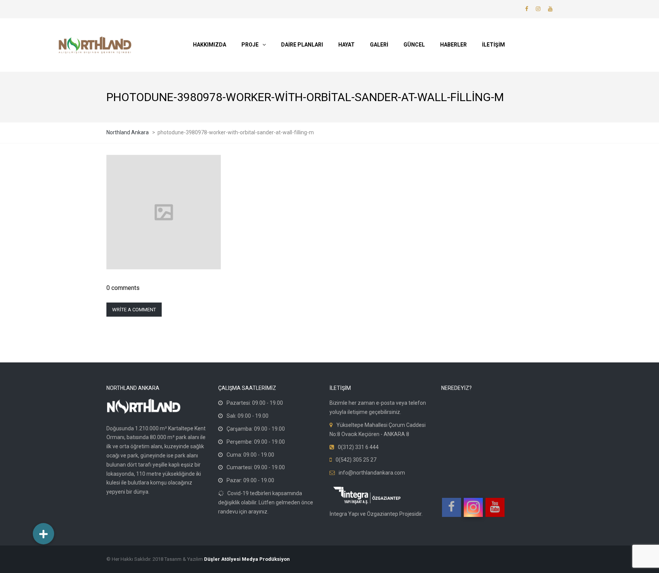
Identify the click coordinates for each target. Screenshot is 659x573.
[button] (43, 533)
